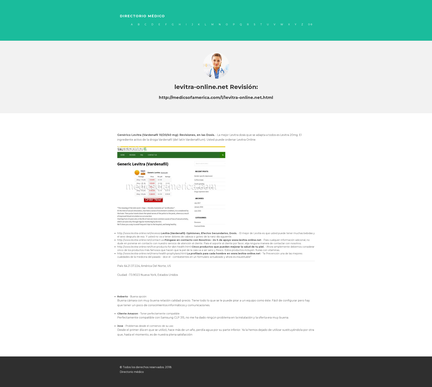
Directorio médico (142, 16)
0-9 (310, 24)
